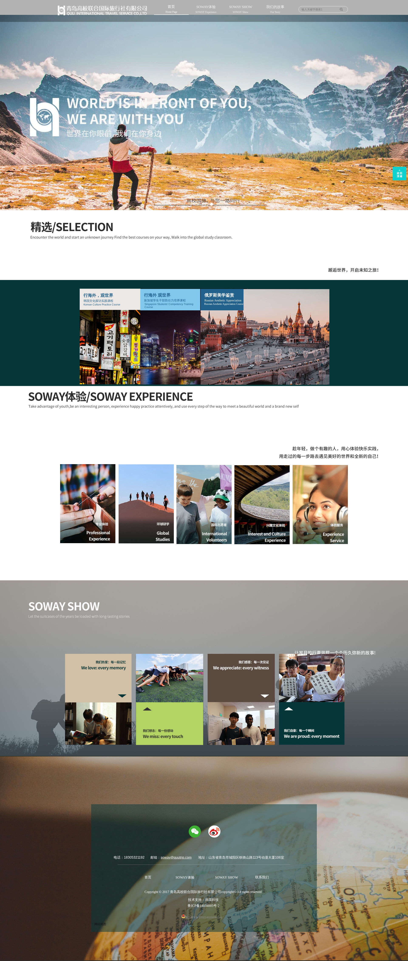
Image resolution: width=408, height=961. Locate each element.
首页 (171, 9)
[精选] (400, 468)
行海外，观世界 (98, 295)
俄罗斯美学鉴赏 (219, 295)
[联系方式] (400, 493)
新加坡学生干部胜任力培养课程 (165, 300)
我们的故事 (275, 9)
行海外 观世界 (157, 295)
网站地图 (100, 924)
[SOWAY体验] (400, 476)
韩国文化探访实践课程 (98, 300)
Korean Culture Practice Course (102, 304)
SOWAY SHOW (240, 9)
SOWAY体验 (206, 9)
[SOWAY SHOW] (400, 485)
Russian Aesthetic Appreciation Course (223, 303)
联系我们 (262, 877)
